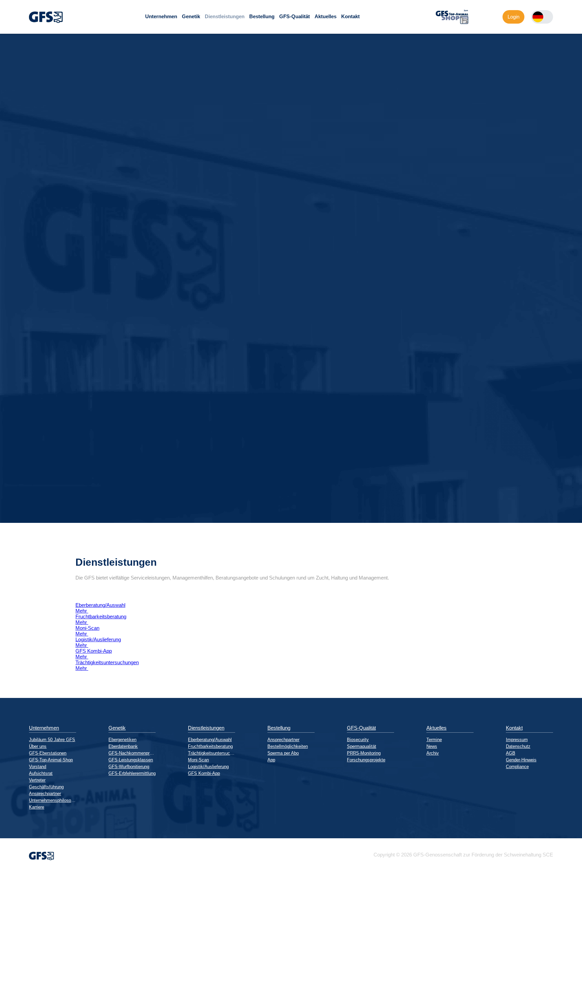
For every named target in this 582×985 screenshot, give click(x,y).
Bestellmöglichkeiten (287, 746)
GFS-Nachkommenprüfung (132, 753)
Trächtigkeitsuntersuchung (211, 753)
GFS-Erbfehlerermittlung (132, 773)
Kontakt (350, 16)
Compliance (517, 766)
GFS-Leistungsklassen (130, 759)
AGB (510, 753)
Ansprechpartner (45, 793)
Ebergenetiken (122, 739)
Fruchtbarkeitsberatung (210, 746)
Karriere (36, 807)
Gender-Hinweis (521, 759)
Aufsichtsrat (41, 773)
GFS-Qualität (294, 16)
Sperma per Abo (283, 753)
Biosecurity (358, 739)
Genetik (191, 16)
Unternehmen (161, 16)
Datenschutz (518, 746)
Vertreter (37, 780)
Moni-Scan (198, 759)
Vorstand (37, 766)
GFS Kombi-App (204, 773)
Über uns (37, 746)
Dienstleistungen (225, 16)
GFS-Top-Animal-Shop (51, 759)
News (431, 746)
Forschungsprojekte (366, 759)
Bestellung (261, 16)
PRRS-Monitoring (364, 753)
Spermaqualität (361, 746)
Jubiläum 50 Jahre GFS (52, 739)
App (271, 759)
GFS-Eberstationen (47, 753)
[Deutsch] (538, 17)
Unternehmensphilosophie (52, 800)
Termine (434, 739)
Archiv (432, 753)
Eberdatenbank (123, 746)
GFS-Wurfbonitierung (128, 766)
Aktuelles (325, 16)
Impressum (517, 739)
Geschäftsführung (46, 786)
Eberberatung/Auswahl (210, 739)
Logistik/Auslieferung (208, 766)
